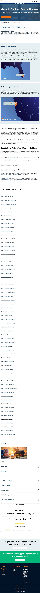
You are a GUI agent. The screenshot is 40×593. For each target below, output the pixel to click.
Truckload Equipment (6, 495)
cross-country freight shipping (6, 174)
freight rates (16, 32)
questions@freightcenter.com (27, 582)
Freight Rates (4, 466)
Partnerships (3, 574)
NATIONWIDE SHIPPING (6, 22)
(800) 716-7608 (25, 569)
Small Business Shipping (7, 480)
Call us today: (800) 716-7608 (20, 3)
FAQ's (14, 573)
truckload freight (6, 31)
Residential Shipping (6, 485)
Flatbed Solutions (5, 476)
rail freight (12, 31)
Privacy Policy (17, 591)
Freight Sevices (5, 462)
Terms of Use (23, 591)
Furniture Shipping (5, 490)
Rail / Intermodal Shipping (7, 499)
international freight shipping (17, 174)
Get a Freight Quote (20, 504)
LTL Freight (3, 471)
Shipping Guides (15, 574)
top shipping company (30, 33)
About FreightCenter (4, 571)
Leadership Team (3, 573)
